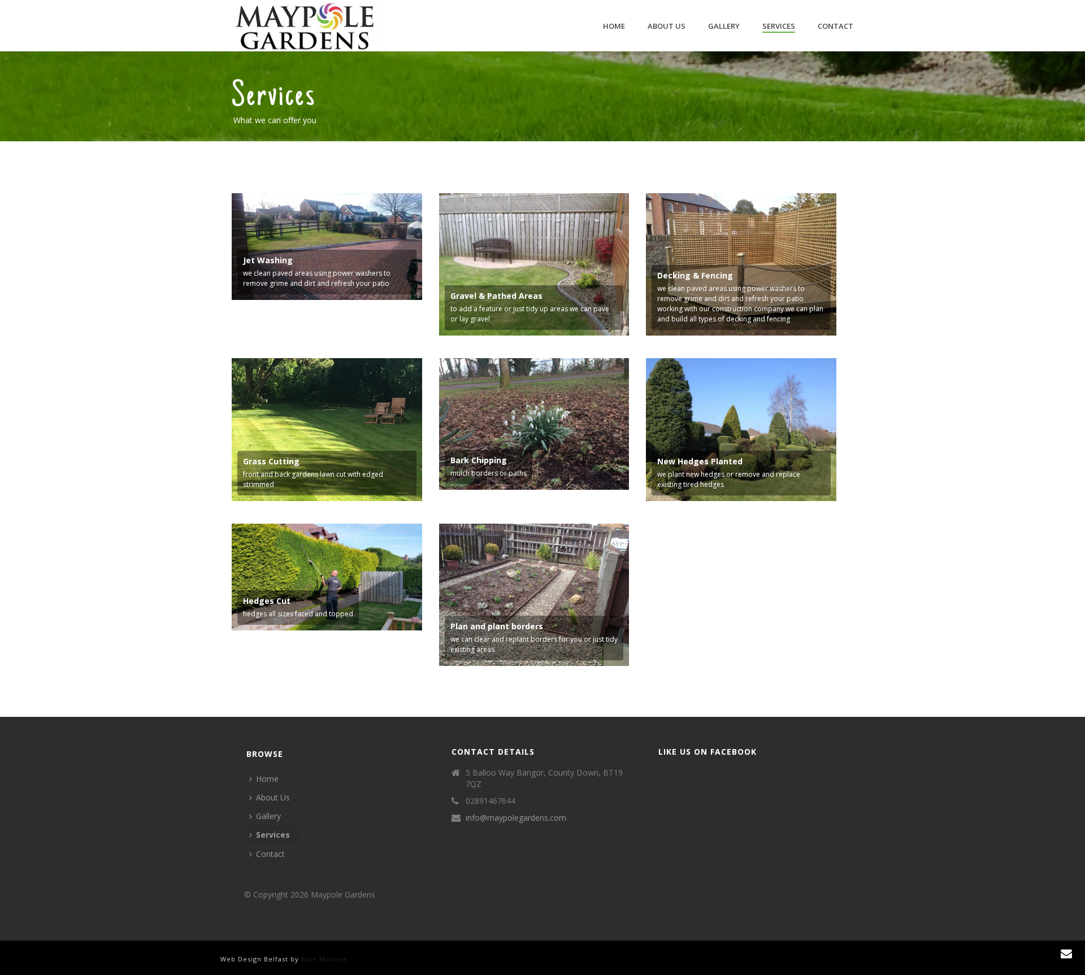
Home (614, 26)
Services (778, 26)
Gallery (724, 26)
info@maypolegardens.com (516, 818)
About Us (666, 26)
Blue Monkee (324, 959)
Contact (835, 26)
